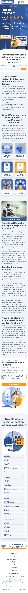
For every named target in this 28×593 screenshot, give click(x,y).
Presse (14, 570)
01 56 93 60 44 (14, 384)
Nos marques (14, 573)
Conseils (14, 556)
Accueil (3, 6)
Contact (14, 567)
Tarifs (14, 562)
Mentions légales (22, 590)
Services (14, 553)
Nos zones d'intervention (14, 576)
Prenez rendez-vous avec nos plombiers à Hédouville (15, 377)
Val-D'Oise (9, 6)
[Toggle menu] (25, 2)
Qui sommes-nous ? (14, 559)
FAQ (14, 565)
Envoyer (23, 69)
